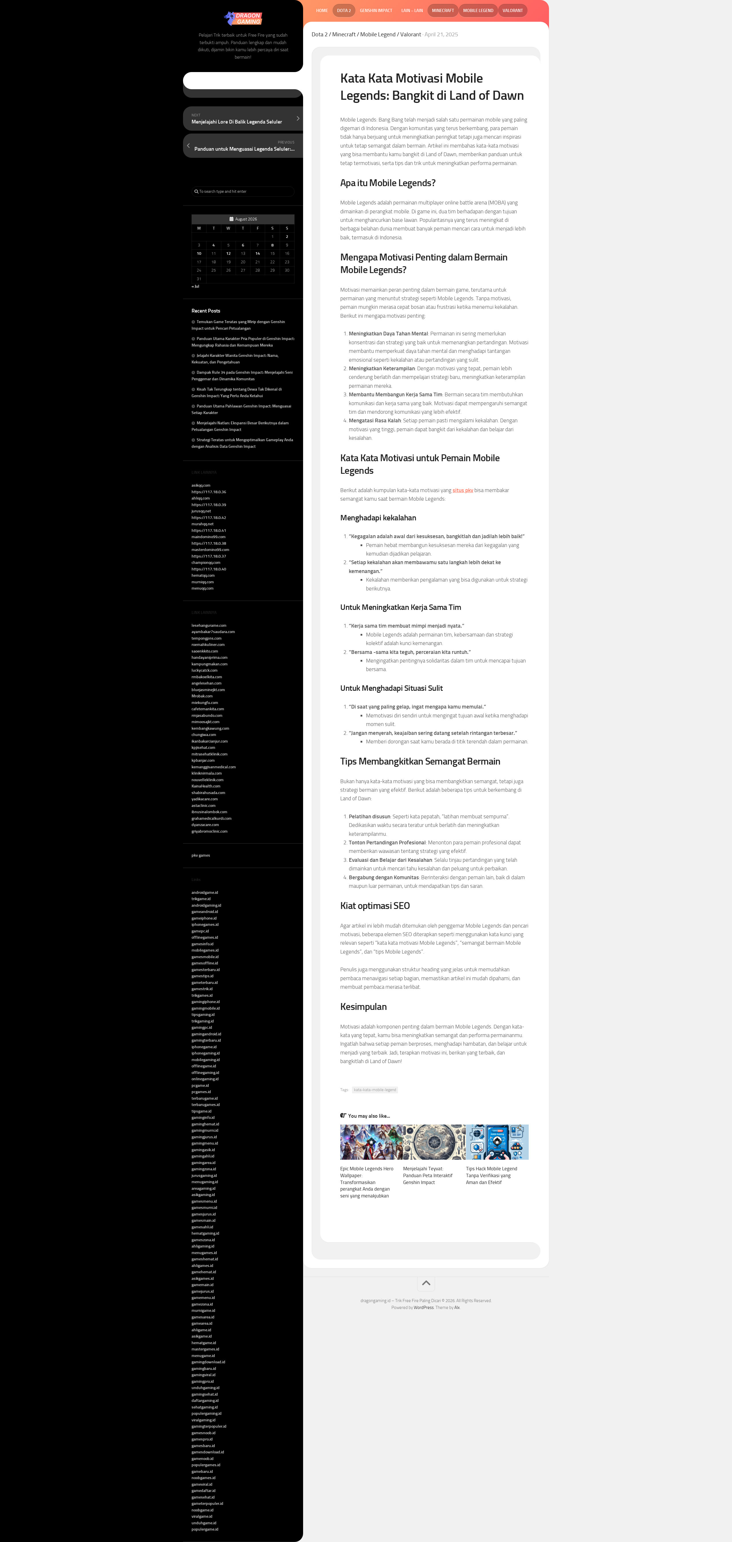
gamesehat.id (203, 1497)
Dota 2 (344, 10)
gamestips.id (203, 976)
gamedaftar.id (204, 1490)
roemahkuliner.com (208, 644)
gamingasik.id (203, 1149)
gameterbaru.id (205, 982)
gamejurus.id (203, 1291)
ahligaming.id (203, 1246)
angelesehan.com (207, 683)
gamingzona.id (204, 1169)
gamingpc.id (202, 1027)
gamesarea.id (203, 1317)
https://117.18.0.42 (209, 517)
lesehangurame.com (209, 625)
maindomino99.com (209, 536)
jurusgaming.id (204, 1175)
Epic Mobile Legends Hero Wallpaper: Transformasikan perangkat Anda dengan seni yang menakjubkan (366, 1182)
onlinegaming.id (205, 1079)
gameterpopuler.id (207, 1503)
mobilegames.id (205, 950)
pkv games (201, 855)
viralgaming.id (204, 1420)
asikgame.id (202, 1336)
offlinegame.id (204, 1066)
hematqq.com (203, 575)
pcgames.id (201, 1091)
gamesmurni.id (204, 1207)
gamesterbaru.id (206, 969)
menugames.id (204, 1252)
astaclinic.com (204, 805)
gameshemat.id (205, 1259)
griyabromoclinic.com (210, 831)
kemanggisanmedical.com (214, 767)
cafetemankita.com (208, 709)
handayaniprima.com (210, 657)
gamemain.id (203, 1284)
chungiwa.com (204, 734)
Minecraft (443, 10)
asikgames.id (203, 1278)
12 (228, 253)
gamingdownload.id (208, 1362)
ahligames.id (202, 1265)
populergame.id (205, 1529)
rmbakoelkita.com (207, 676)
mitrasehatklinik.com (210, 754)
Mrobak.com (202, 696)
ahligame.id (201, 1330)
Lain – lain (412, 10)
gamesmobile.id (205, 956)
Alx (457, 1307)
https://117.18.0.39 (209, 504)
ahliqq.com (201, 498)
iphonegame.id (204, 1046)
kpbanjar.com (203, 760)
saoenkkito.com (205, 651)
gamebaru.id (202, 1471)
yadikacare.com (205, 799)
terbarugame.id (205, 1098)
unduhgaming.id (206, 1387)
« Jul (195, 286)
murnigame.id (203, 1310)
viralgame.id (202, 1516)
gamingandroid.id (206, 1034)
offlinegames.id (205, 937)
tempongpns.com (207, 638)
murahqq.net (203, 524)
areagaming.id (204, 1188)
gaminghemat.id (205, 1124)
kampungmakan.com (210, 664)
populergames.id (206, 1465)
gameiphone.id (204, 918)
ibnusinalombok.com (209, 811)
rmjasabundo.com (207, 715)
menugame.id (203, 1355)
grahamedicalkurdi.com (212, 818)
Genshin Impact (376, 10)
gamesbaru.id (203, 1445)
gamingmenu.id (205, 1143)
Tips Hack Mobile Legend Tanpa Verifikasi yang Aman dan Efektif (491, 1175)
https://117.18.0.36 (209, 492)
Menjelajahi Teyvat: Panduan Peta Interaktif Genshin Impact (428, 1175)
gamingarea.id (204, 1162)
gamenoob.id (203, 1458)
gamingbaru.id (204, 1368)
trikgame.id (201, 898)
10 (199, 253)
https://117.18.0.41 (209, 530)
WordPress (424, 1307)
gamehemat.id (204, 1272)
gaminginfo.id (203, 1117)
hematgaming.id (205, 1233)
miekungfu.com (205, 702)
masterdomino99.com (210, 549)
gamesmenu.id (204, 1201)
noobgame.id (203, 1510)
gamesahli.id (202, 1227)
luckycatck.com (205, 670)
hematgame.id (204, 1342)
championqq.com (206, 562)
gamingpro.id (203, 1381)
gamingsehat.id (205, 1394)
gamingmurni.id (205, 1130)
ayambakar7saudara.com (213, 631)
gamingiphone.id (206, 1001)
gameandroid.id (205, 911)
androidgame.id (205, 892)
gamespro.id (202, 1439)
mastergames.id (205, 1349)
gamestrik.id (202, 988)
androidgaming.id (206, 905)
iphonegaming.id (206, 1053)
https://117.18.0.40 (209, 569)
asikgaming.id (203, 1194)
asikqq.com (201, 485)
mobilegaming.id (206, 1059)
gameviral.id (202, 1484)
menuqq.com (203, 588)
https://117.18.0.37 (209, 556)
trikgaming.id (203, 1021)
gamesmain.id (204, 1220)
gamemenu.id (203, 1297)
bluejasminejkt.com (208, 689)
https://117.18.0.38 (209, 543)
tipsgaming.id (203, 1014)
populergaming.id (207, 1413)
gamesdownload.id (208, 1452)
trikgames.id (202, 995)
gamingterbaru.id (206, 1040)
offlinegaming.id (205, 1072)
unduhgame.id (204, 1523)
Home (322, 10)
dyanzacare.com (205, 824)
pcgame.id (200, 1085)
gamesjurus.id (204, 1214)
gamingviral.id (204, 1374)
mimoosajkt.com (206, 721)
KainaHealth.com (206, 786)
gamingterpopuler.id (209, 1426)
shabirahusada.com (208, 792)
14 (257, 253)
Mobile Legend (478, 10)
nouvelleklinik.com (208, 779)
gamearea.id (202, 1323)
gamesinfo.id (203, 944)
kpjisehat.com (203, 747)
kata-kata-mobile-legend (375, 1089)
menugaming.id (205, 1181)
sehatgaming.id (205, 1407)
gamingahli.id (203, 1156)
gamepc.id (200, 931)
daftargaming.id (205, 1400)
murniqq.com (203, 582)
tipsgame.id (202, 1111)
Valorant (513, 10)
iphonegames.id (205, 924)
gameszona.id (203, 1239)
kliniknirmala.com (207, 773)
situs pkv (463, 490)
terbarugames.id (206, 1104)
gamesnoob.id (204, 1432)
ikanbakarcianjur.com (210, 741)
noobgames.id (204, 1477)
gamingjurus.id (204, 1137)
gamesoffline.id (205, 963)
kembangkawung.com (210, 728)
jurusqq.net (201, 511)
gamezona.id (202, 1304)
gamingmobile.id (206, 1008)
